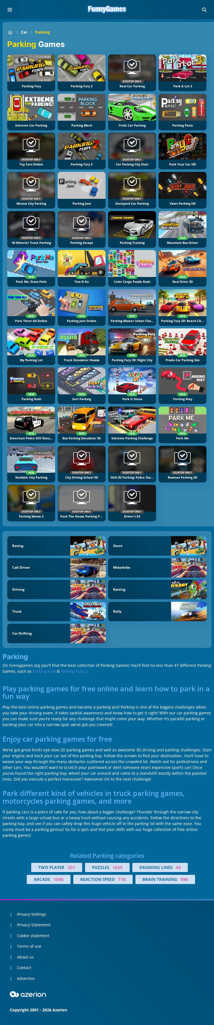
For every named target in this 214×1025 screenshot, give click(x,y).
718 (122, 879)
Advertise (26, 978)
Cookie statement (33, 935)
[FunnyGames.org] (10, 32)
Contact (24, 967)
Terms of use (29, 946)
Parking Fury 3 (74, 671)
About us (25, 957)
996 (184, 879)
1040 (59, 879)
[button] (204, 9)
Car (24, 32)
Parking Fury (44, 671)
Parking (42, 32)
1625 (118, 867)
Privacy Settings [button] (31, 914)
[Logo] (107, 9)
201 (71, 867)
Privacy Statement (33, 924)
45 (178, 867)
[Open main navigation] (10, 9)
